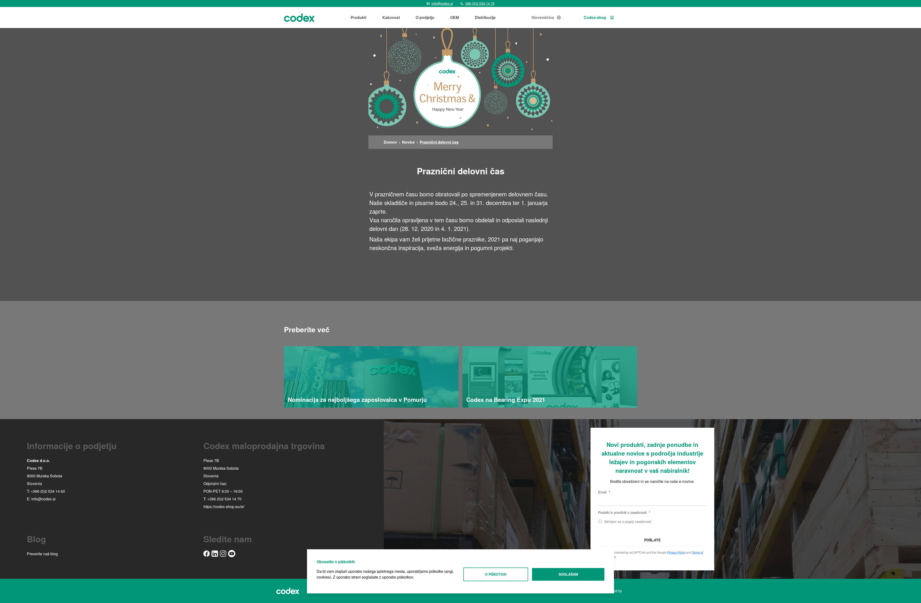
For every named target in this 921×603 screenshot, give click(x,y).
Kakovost (391, 17)
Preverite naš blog (42, 553)
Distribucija (485, 17)
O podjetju (425, 17)
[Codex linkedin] (215, 553)
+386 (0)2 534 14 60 (48, 491)
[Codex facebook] (206, 553)
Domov (390, 142)
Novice (408, 142)
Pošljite (652, 540)
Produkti (358, 17)
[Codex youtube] (231, 553)
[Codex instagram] (223, 553)
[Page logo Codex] (299, 17)
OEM (454, 17)
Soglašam (568, 574)
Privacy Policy (676, 552)
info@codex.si (43, 499)
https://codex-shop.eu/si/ (223, 506)
